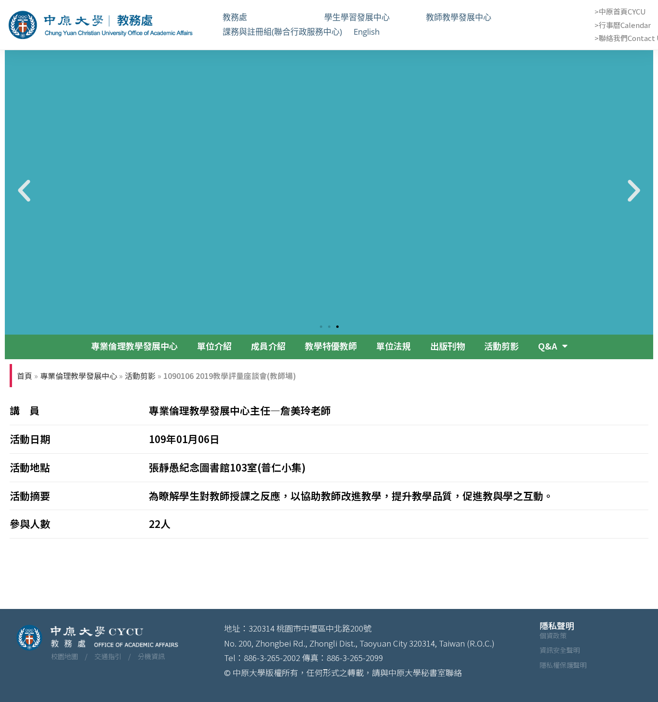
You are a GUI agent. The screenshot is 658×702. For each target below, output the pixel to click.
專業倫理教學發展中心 (134, 345)
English (367, 31)
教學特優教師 (331, 345)
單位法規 (393, 345)
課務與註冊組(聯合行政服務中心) (282, 31)
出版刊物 (447, 345)
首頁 (24, 375)
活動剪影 (501, 345)
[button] (24, 190)
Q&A (547, 345)
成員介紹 (268, 345)
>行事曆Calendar (622, 25)
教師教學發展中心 (471, 17)
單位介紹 (214, 345)
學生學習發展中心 (369, 17)
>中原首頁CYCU (620, 11)
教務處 (268, 17)
